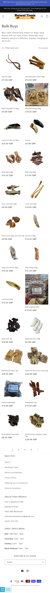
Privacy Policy (10, 478)
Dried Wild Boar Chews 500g (35, 77)
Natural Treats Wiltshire (21, 585)
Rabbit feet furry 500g (32, 339)
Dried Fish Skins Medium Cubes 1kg (36, 435)
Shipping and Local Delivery (16, 483)
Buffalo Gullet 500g (8, 402)
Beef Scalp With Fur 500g (10, 108)
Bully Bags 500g (7, 172)
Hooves (27, 140)
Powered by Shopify (33, 585)
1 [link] (12, 449)
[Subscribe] (42, 562)
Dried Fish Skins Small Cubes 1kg (36, 371)
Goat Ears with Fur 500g (10, 268)
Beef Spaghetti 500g (32, 307)
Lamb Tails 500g (30, 204)
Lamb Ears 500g (7, 299)
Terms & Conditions (13, 488)
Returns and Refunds (13, 472)
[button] (2, 16)
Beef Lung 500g (30, 172)
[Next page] (37, 449)
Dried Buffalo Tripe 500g (10, 434)
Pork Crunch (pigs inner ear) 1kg (13, 236)
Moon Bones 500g (31, 268)
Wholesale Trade (11, 467)
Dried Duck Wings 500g (33, 108)
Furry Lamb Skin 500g (9, 204)
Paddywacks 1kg (31, 402)
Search (7, 462)
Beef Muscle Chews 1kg (10, 371)
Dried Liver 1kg (7, 339)
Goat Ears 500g (30, 236)
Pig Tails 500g (6, 77)
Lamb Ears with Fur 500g (10, 140)
